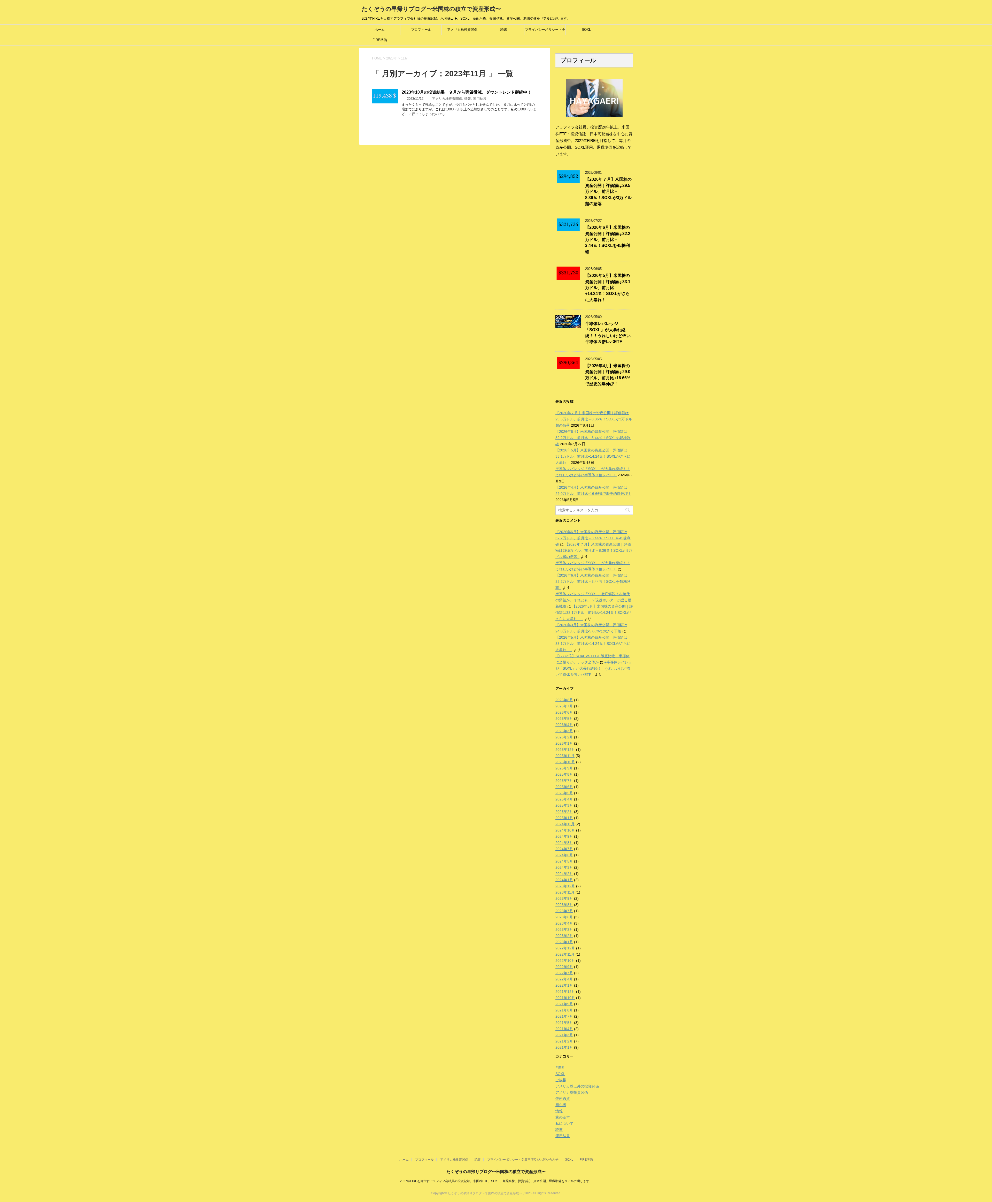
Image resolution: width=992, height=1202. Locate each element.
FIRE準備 (380, 40)
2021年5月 (564, 1022)
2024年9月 (564, 836)
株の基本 (562, 1117)
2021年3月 (564, 1035)
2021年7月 (564, 1016)
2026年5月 (564, 718)
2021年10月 (565, 998)
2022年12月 (565, 948)
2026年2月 (564, 737)
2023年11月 (565, 892)
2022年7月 (564, 973)
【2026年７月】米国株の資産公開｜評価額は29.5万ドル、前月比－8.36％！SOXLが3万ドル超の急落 (608, 191)
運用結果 (479, 99)
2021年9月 (564, 1004)
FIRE (559, 1067)
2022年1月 (564, 985)
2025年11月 (565, 756)
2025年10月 (565, 762)
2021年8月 (564, 1010)
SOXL (586, 30)
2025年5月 (564, 793)
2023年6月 (564, 917)
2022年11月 (565, 954)
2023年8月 (564, 905)
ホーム (380, 30)
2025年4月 (564, 799)
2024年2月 (564, 874)
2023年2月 (564, 936)
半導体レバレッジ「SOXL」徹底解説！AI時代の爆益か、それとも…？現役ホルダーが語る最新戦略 (593, 600)
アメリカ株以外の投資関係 (577, 1086)
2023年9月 (564, 898)
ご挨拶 (560, 1080)
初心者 (560, 1105)
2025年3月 (564, 805)
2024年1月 (564, 880)
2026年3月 (564, 731)
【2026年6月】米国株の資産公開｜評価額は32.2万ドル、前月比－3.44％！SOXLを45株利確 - (593, 581)
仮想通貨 (562, 1099)
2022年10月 (565, 960)
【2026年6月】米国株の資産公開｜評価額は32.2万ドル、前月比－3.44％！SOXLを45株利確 (607, 239)
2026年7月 (564, 706)
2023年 (391, 58)
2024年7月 (564, 849)
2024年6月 (564, 855)
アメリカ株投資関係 (462, 30)
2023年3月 (564, 929)
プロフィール (421, 30)
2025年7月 (564, 780)
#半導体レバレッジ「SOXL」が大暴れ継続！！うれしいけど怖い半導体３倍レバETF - (593, 668)
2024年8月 (564, 843)
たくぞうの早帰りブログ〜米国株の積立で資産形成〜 (431, 9)
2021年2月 (564, 1041)
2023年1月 (564, 942)
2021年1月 (564, 1047)
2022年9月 (564, 967)
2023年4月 (564, 923)
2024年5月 (564, 861)
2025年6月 (564, 787)
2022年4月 (564, 979)
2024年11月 (565, 824)
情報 (467, 99)
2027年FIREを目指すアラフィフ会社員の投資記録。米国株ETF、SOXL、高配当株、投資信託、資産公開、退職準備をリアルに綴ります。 (496, 1181)
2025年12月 (565, 749)
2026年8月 (564, 700)
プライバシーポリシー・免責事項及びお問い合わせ (545, 31)
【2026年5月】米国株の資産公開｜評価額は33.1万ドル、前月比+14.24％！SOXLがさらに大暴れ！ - (594, 612)
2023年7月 (564, 911)
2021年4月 (564, 1029)
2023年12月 (565, 886)
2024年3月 (564, 867)
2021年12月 (565, 991)
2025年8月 (564, 774)
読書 (503, 30)
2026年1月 (564, 743)
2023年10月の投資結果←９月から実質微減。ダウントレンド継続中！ (466, 92)
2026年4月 (564, 725)
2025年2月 (564, 812)
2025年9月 (564, 768)
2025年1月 (564, 818)
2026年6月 (564, 712)
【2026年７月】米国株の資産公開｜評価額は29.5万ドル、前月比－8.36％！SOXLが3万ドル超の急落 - (593, 550)
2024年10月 (565, 830)
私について (564, 1123)
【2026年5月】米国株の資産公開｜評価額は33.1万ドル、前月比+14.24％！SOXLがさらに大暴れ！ (607, 287)
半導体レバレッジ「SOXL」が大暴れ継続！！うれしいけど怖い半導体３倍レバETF (608, 332)
